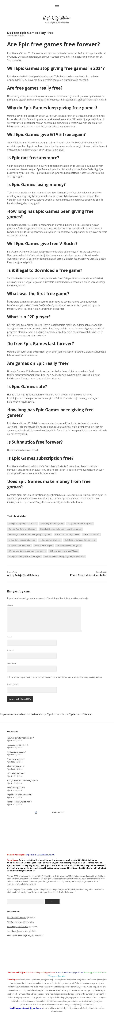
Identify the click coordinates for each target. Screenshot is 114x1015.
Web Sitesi (11, 663)
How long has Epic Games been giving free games (30, 534)
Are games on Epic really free (80, 523)
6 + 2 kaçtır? (12, 684)
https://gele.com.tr (72, 714)
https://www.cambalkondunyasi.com (20, 714)
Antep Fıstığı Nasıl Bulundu (23, 575)
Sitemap (87, 714)
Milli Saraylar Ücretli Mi (16, 917)
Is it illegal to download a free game (80, 540)
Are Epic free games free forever (22, 523)
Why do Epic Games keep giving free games (27, 551)
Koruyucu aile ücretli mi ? (17, 745)
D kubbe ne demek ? (15, 759)
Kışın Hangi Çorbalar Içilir (17, 926)
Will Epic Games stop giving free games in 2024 (64, 556)
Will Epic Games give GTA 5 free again (24, 556)
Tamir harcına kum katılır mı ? (19, 802)
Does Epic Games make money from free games (60, 529)
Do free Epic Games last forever (22, 529)
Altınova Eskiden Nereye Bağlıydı (20, 935)
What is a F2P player (43, 545)
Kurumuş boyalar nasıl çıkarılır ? (20, 738)
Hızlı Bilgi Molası (57, 18)
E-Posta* (10, 650)
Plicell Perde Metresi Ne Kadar (88, 575)
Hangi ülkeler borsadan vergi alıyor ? (22, 780)
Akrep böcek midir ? (15, 766)
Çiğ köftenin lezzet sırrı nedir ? (19, 794)
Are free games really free (52, 523)
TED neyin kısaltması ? (16, 773)
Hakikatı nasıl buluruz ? (16, 752)
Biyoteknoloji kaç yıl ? (16, 787)
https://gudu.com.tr (51, 714)
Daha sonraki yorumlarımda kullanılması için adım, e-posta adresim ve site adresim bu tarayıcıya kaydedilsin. (56, 677)
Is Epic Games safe (91, 534)
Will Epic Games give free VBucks (63, 551)
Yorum (10, 605)
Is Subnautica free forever (19, 545)
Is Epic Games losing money (67, 534)
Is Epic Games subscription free (22, 540)
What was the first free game (69, 545)
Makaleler (20, 516)
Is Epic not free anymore (50, 540)
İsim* (9, 637)
